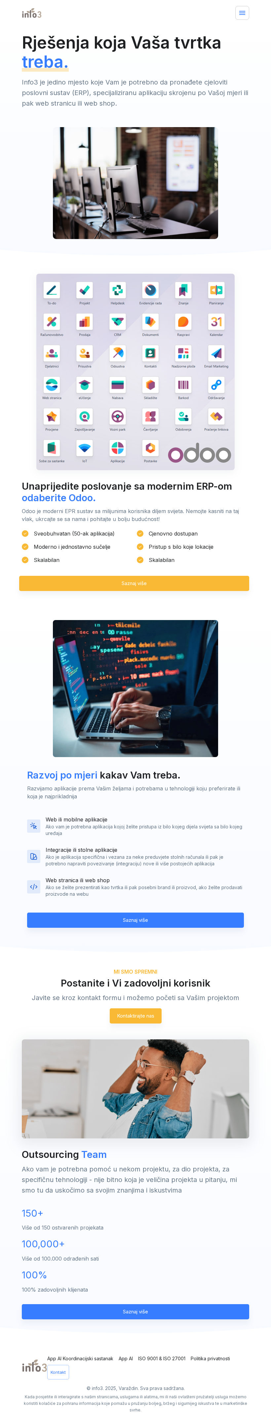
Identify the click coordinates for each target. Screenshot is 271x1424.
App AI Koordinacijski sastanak (80, 1358)
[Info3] (38, 13)
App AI (126, 1358)
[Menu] (242, 13)
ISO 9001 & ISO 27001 (161, 1358)
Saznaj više (134, 583)
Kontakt (58, 1372)
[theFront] (34, 1365)
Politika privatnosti (210, 1358)
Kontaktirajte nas (135, 1016)
